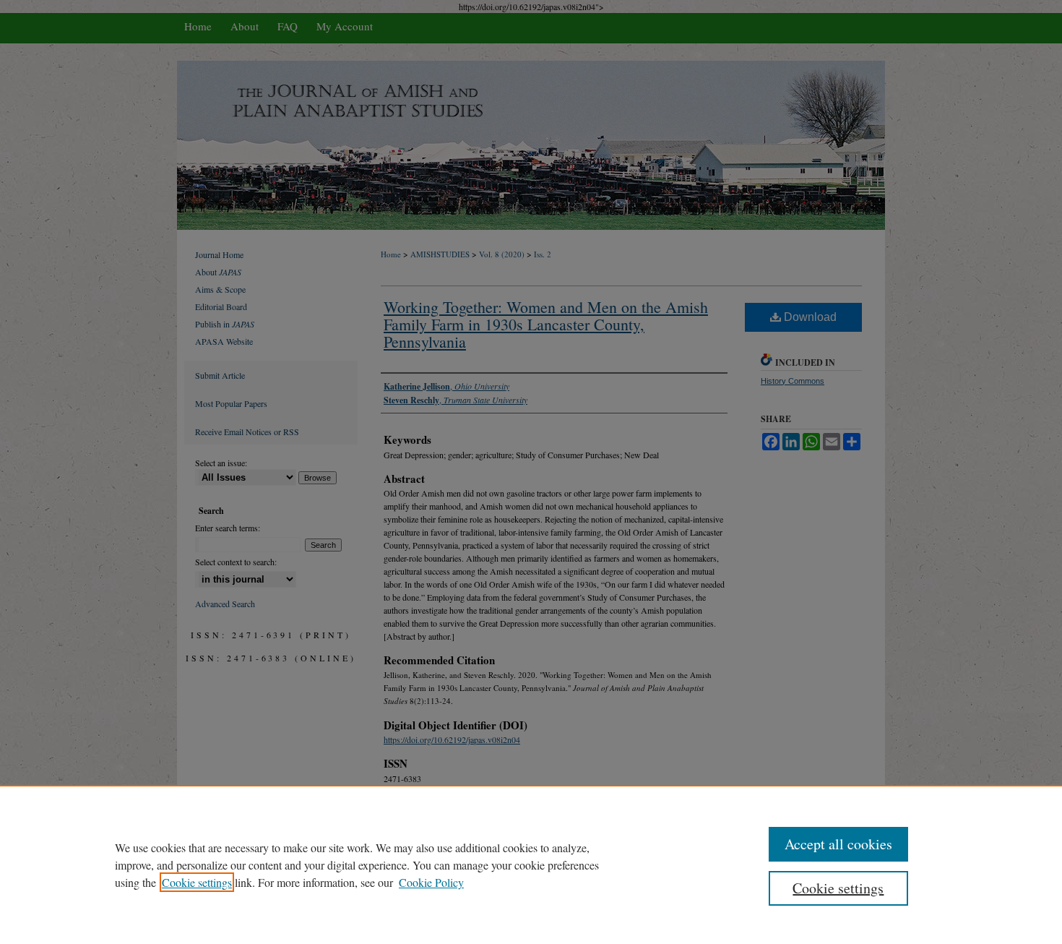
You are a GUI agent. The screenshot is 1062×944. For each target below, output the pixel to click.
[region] (531, 864)
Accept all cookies (838, 844)
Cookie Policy (431, 882)
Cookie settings (197, 882)
